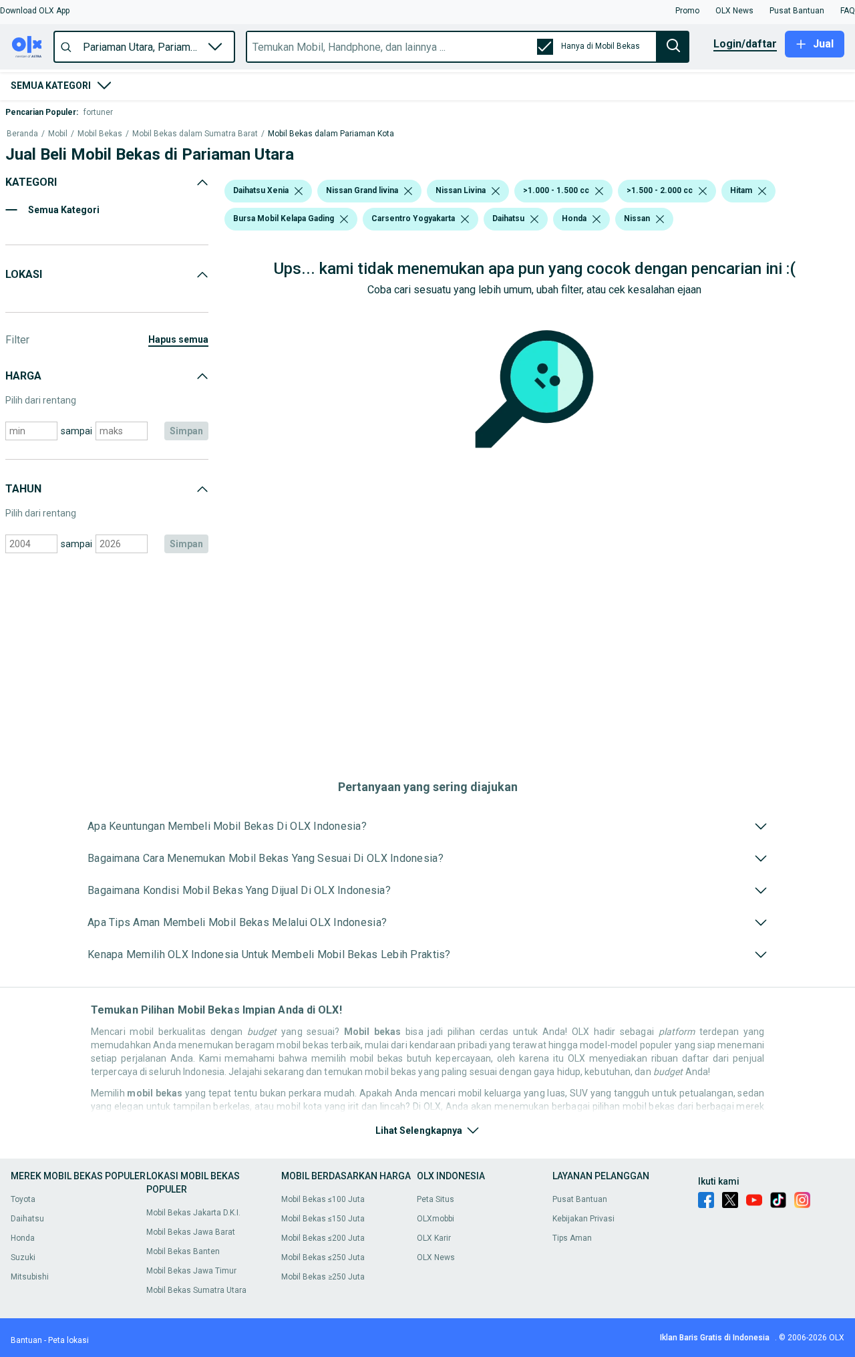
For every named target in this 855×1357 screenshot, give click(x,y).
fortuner (98, 112)
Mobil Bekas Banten (183, 1251)
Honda (23, 1238)
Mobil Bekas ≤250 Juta (323, 1257)
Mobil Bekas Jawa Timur (191, 1270)
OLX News (436, 1257)
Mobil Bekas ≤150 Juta (323, 1218)
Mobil (57, 134)
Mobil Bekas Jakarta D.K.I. (193, 1212)
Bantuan (26, 1340)
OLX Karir (434, 1238)
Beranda (22, 134)
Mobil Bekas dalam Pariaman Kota (331, 134)
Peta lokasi (68, 1340)
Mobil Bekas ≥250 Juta (323, 1276)
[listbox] (298, 191)
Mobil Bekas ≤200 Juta (323, 1238)
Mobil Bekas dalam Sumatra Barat (195, 134)
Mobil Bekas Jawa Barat (190, 1232)
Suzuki (23, 1257)
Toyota (23, 1199)
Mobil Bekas (99, 134)
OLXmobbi (435, 1218)
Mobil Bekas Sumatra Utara (196, 1290)
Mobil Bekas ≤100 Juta (323, 1199)
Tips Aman (572, 1238)
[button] (34, 10)
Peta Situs (435, 1199)
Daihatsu (27, 1218)
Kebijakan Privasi (583, 1218)
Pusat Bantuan (579, 1199)
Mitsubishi (30, 1276)
